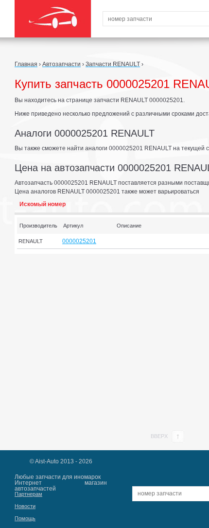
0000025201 (79, 241)
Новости (25, 506)
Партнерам (28, 494)
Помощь (25, 518)
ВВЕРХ (160, 436)
